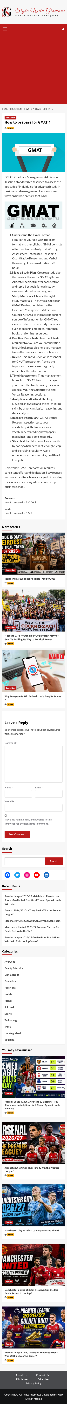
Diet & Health (12, 974)
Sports (8, 1013)
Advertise (43, 1379)
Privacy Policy (33, 1383)
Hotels (8, 994)
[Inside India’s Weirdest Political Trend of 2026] (33, 554)
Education (10, 117)
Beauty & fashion (14, 968)
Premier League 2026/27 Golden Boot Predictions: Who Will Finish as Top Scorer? (32, 939)
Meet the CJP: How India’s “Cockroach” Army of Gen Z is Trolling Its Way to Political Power (31, 637)
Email (39, 787)
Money (8, 1000)
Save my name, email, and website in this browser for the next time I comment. (28, 821)
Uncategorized (13, 1033)
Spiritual (9, 1007)
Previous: (20, 500)
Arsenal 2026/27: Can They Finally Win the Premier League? (33, 912)
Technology (11, 1020)
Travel (8, 1026)
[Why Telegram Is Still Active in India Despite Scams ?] (33, 671)
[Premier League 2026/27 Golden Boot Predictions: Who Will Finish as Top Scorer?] (33, 1327)
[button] (5, 28)
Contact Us (42, 1374)
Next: (18, 511)
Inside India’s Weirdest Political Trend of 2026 (30, 579)
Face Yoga (10, 987)
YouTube (9, 1039)
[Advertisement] (33, 68)
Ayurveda (10, 961)
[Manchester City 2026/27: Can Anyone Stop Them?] (33, 1205)
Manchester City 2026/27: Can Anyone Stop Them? (33, 920)
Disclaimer (22, 1379)
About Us (21, 1374)
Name (9, 787)
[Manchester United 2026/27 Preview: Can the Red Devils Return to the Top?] (33, 1265)
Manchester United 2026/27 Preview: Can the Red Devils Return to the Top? (32, 929)
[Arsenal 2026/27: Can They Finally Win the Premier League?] (33, 1143)
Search (7, 848)
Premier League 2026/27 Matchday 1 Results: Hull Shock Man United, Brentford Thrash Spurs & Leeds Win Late (33, 900)
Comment (11, 742)
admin (10, 128)
